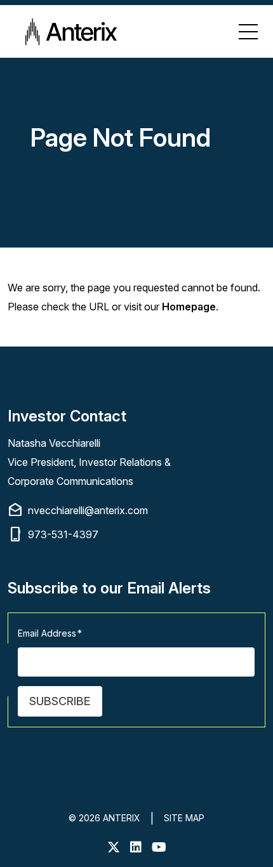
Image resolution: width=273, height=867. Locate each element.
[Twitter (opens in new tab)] (113, 847)
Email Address (50, 633)
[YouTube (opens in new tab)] (159, 847)
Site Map (184, 817)
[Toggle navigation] (248, 32)
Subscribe (60, 701)
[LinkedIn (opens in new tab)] (136, 847)
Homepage (189, 306)
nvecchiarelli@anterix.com (78, 510)
